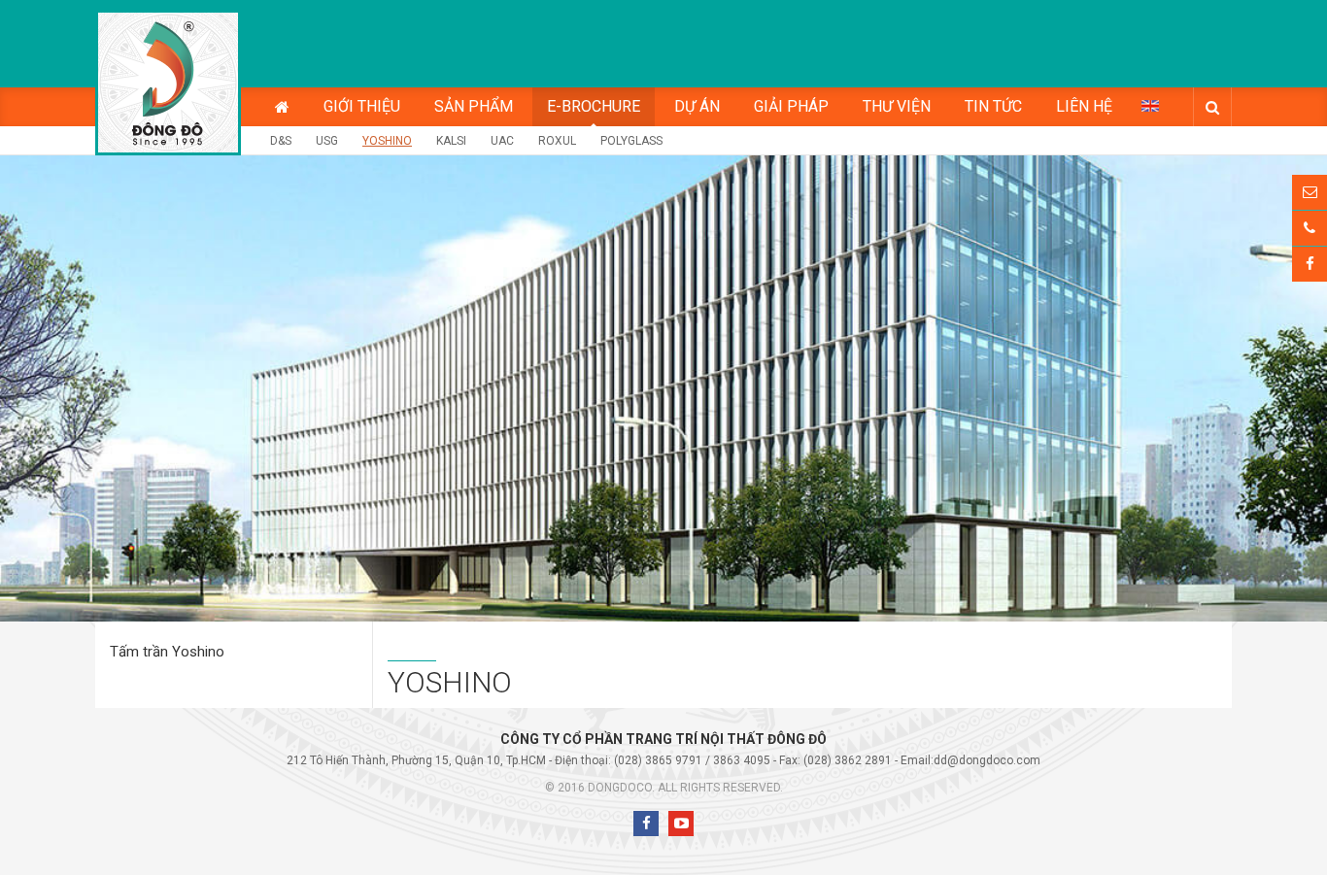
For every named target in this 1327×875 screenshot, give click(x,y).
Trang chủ (282, 106)
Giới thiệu (361, 106)
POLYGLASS (631, 141)
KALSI (451, 141)
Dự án (697, 106)
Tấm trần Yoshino (167, 651)
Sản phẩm (473, 106)
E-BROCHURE (593, 106)
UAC (502, 141)
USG (327, 141)
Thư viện (897, 106)
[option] (663, 388)
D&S (280, 141)
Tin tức (993, 106)
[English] (1150, 105)
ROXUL (557, 141)
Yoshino (387, 141)
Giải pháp (791, 106)
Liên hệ (1084, 106)
